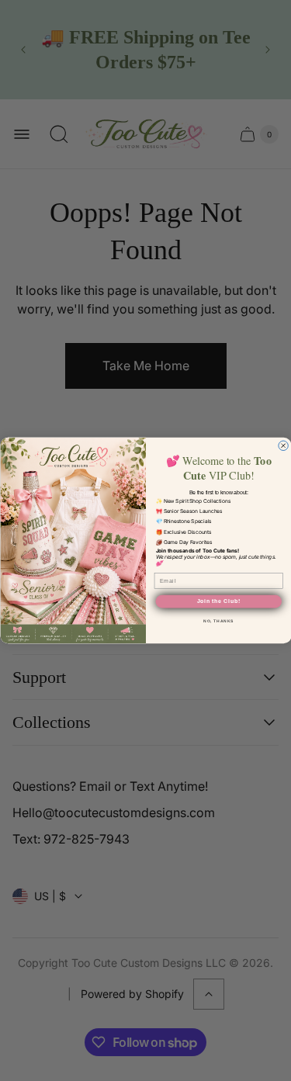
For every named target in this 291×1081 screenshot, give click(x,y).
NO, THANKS (218, 620)
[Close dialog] (283, 446)
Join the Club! (218, 601)
